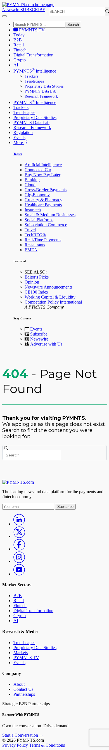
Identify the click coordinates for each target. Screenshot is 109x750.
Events (19, 137)
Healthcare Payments (43, 204)
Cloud (30, 184)
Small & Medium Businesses (50, 214)
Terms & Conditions (47, 745)
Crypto (19, 60)
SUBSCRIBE (32, 9)
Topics (17, 153)
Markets (20, 652)
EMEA (31, 249)
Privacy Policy (15, 745)
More (18, 142)
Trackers (31, 76)
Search (73, 25)
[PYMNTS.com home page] (28, 4)
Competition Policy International (53, 302)
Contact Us (23, 689)
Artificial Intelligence (43, 164)
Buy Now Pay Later (42, 174)
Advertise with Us (46, 344)
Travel (30, 229)
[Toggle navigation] (4, 16)
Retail (18, 45)
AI (15, 65)
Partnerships (24, 694)
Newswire (11, 9)
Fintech (20, 50)
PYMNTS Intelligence (34, 71)
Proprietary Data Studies (44, 86)
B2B (17, 40)
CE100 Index (36, 292)
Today (19, 35)
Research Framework (41, 96)
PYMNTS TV (31, 30)
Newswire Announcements (48, 287)
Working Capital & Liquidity (50, 297)
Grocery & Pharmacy (43, 199)
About (19, 684)
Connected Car (38, 169)
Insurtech (33, 209)
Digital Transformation (33, 55)
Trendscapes (34, 81)
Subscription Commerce (46, 224)
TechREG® (35, 234)
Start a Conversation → (23, 735)
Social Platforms (39, 219)
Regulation (23, 132)
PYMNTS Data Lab (40, 91)
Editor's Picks (37, 277)
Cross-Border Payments (46, 189)
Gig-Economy (37, 194)
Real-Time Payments (43, 239)
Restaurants (35, 244)
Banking (32, 179)
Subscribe (39, 334)
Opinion (32, 282)
